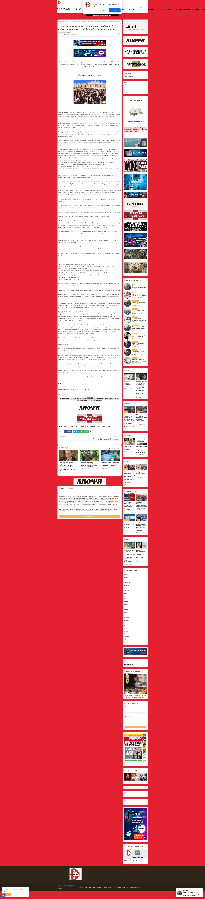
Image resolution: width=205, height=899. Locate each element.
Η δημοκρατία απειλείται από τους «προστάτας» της (129, 448)
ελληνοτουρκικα (127, 598)
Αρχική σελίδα (61, 21)
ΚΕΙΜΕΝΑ (132, 9)
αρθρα (71, 426)
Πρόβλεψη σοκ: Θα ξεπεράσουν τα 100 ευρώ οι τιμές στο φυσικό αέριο (139, 320)
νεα (98, 426)
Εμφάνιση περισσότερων (114, 448)
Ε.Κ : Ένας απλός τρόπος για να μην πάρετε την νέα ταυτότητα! (129, 525)
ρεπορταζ (126, 625)
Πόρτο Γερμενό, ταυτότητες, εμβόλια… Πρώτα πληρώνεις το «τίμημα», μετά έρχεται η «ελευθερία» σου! (139, 313)
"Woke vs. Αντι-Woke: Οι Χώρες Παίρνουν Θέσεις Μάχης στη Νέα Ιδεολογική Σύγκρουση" (128, 506)
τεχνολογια (126, 633)
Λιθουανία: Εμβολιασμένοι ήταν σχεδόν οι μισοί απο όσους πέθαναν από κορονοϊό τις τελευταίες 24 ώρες (110, 464)
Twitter (77, 431)
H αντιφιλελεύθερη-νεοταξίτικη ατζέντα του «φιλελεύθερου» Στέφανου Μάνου (141, 449)
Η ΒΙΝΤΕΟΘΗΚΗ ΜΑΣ (138, 886)
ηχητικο (126, 606)
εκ (124, 596)
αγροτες (126, 574)
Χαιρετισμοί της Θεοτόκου (90, 886)
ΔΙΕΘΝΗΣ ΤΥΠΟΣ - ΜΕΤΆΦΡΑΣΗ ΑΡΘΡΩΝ (90, 887)
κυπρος (126, 612)
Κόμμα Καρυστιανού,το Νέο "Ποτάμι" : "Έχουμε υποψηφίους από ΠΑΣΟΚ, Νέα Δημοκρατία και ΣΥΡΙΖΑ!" (141, 555)
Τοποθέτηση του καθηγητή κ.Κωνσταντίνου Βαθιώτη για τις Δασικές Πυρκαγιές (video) (139, 287)
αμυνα (125, 580)
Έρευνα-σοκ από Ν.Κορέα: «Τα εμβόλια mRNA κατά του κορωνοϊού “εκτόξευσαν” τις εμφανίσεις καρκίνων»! (135, 129)
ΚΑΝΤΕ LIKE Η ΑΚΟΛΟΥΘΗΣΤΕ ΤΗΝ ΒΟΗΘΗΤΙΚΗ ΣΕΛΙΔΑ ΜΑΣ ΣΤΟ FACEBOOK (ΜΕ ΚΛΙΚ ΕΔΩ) (89, 399)
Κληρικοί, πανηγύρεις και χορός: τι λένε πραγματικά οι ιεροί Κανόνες (139, 304)
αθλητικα (126, 577)
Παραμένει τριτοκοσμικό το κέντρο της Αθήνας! (141, 473)
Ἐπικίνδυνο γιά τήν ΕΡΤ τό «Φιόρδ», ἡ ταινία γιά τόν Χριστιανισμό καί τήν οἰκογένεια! (138, 329)
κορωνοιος (93, 426)
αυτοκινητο (126, 590)
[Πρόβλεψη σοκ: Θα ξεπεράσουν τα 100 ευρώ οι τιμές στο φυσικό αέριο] (127, 319)
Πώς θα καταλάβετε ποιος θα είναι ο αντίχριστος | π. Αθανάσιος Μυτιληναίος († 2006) (139, 337)
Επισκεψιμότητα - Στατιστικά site (124, 886)
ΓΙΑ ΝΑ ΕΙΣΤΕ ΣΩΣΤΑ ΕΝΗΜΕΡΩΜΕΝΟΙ (89, 400)
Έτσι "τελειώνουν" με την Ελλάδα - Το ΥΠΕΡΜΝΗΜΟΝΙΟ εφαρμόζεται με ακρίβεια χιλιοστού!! (141, 526)
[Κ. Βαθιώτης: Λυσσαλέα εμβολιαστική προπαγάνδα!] (127, 360)
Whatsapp (85, 431)
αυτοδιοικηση (127, 588)
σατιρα (125, 628)
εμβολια (126, 601)
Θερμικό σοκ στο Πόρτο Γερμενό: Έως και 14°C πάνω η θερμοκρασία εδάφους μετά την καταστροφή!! (139, 296)
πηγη (59, 383)
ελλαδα (77, 426)
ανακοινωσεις (127, 582)
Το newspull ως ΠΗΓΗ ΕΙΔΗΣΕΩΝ (106, 886)
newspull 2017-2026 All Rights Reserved (132, 887)
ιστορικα (126, 609)
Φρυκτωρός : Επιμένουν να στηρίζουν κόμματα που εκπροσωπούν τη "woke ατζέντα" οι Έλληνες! (141, 506)
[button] (145, 7)
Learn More (12, 891)
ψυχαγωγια (126, 642)
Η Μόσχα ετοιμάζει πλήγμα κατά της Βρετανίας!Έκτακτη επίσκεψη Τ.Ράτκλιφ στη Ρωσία (141, 418)
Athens (128, 23)
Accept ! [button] (7, 894)
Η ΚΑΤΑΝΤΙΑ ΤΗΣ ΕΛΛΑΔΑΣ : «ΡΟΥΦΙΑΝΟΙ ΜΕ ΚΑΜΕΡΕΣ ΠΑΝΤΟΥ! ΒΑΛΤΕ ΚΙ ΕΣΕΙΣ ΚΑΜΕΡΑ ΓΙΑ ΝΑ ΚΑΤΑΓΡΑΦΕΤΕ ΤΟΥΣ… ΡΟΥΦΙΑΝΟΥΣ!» (129, 556)
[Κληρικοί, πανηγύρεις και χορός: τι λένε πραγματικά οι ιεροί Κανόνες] (127, 303)
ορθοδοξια (126, 617)
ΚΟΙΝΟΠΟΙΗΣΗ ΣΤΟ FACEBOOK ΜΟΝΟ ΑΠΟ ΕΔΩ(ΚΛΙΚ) (74, 390)
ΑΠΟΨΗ (81, 886)
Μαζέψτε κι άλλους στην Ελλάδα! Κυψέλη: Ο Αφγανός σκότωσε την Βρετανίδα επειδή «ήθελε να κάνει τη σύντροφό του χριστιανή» (129, 477)
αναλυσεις (126, 585)
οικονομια (126, 615)
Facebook (69, 431)
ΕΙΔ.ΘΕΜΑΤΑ (151, 9)
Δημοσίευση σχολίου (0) (89, 516)
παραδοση (126, 620)
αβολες (66, 426)
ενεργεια (126, 604)
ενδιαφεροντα (84, 426)
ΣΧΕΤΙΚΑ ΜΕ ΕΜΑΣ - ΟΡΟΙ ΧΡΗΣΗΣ (111, 887)
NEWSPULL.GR (69, 9)
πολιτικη (103, 426)
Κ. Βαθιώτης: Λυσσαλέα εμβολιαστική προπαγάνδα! (139, 360)
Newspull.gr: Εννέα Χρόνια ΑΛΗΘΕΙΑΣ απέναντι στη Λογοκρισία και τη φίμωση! (178, 9)
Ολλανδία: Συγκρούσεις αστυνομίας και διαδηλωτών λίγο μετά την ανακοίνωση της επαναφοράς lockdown (89, 464)
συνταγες (126, 631)
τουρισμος (126, 636)
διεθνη (125, 593)
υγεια (125, 639)
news (67, 21)
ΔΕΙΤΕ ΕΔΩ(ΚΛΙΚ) (129, 664)
